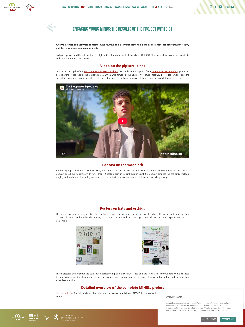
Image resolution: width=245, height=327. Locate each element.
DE (159, 7)
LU (161, 7)
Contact (144, 7)
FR (153, 7)
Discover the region (122, 7)
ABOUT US (135, 7)
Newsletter (229, 7)
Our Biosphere (73, 7)
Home (64, 7)
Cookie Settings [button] (209, 319)
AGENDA (90, 7)
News (83, 7)
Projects (98, 7)
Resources (109, 7)
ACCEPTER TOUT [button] (228, 319)
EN (156, 7)
